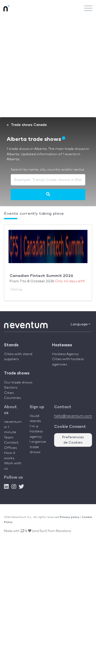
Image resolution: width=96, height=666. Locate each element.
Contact (11, 442)
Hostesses (62, 345)
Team (8, 437)
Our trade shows (18, 382)
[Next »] (48, 194)
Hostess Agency (65, 354)
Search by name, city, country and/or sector (48, 169)
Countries (12, 398)
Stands (11, 345)
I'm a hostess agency (36, 432)
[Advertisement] (48, 67)
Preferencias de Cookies (73, 440)
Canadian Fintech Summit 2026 (41, 276)
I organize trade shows (38, 447)
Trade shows (16, 373)
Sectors (10, 387)
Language (80, 324)
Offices (10, 448)
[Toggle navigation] (88, 8)
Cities (9, 393)
